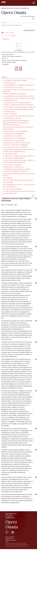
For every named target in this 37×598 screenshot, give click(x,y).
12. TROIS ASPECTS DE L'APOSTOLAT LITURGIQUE (19, 107)
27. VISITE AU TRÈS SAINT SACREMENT (15, 145)
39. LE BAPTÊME (8, 182)
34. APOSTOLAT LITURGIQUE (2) (13, 167)
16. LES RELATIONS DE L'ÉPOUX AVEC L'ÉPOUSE (18, 116)
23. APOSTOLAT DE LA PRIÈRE (12, 136)
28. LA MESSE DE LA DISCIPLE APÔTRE (15, 147)
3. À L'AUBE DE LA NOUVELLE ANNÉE (15, 80)
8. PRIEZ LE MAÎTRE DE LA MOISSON (14, 94)
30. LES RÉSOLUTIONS (10, 154)
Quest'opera (9, 32)
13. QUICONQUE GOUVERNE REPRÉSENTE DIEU (18, 109)
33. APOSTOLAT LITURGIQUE (12, 165)
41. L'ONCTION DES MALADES (12, 189)
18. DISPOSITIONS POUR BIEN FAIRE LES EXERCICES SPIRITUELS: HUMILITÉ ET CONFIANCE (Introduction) (16, 123)
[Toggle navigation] (34, 2)
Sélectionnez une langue (27, 16)
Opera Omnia (13, 12)
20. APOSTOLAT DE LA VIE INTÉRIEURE (15, 131)
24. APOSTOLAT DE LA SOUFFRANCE (14, 138)
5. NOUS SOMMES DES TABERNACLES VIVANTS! (18, 85)
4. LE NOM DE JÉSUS (9, 83)
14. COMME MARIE (9, 112)
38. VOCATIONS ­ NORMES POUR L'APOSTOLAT (18, 180)
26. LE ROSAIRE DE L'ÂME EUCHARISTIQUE (16, 143)
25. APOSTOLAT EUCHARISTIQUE (13, 140)
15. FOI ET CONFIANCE (10, 114)
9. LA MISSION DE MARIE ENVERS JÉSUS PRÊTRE (18, 96)
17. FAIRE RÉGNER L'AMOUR (12, 118)
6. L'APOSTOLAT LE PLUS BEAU (13, 87)
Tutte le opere (10, 35)
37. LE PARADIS (7, 178)
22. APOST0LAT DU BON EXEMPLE (14, 134)
